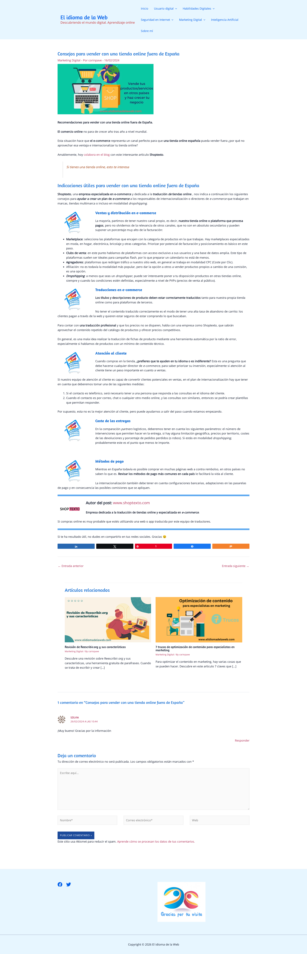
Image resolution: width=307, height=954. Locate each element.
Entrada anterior (70, 566)
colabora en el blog (96, 154)
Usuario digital (164, 8)
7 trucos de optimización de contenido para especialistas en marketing (195, 648)
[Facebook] (60, 884)
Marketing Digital (190, 20)
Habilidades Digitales (197, 8)
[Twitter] (68, 884)
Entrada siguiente (235, 566)
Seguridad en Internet (155, 20)
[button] (175, 8)
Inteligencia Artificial (224, 20)
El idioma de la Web (84, 17)
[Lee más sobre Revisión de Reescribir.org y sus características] (108, 619)
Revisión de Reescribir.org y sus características (95, 647)
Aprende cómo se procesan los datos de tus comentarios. (156, 841)
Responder (242, 740)
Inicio (144, 8)
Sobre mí (147, 31)
